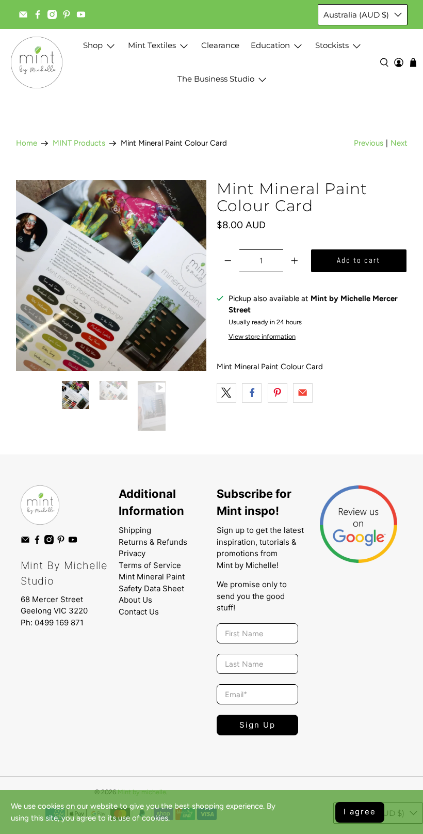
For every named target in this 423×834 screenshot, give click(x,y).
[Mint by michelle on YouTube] (81, 14)
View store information (262, 336)
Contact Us (139, 612)
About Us (135, 600)
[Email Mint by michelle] (23, 14)
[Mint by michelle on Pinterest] (66, 14)
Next (399, 143)
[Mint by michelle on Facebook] (37, 14)
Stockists (332, 45)
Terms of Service (150, 565)
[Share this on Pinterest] (277, 393)
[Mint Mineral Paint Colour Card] (111, 275)
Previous (368, 143)
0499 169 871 (59, 622)
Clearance (220, 45)
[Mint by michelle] (36, 62)
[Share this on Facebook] (252, 393)
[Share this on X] (226, 393)
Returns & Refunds (153, 542)
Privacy (132, 553)
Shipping (135, 530)
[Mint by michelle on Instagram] (52, 14)
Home (26, 143)
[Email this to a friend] (303, 393)
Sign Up (257, 725)
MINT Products (79, 143)
